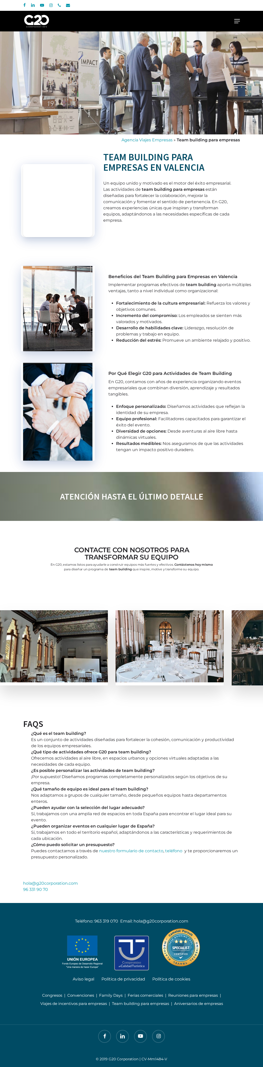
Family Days (111, 995)
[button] (237, 21)
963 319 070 (106, 921)
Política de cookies (171, 979)
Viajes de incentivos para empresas (73, 1003)
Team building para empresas (140, 1003)
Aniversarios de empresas (198, 1003)
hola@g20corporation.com (50, 883)
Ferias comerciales (145, 995)
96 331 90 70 (35, 889)
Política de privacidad (123, 979)
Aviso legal (83, 979)
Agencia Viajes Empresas (147, 139)
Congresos (52, 995)
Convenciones (80, 995)
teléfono (173, 850)
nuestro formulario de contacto (131, 850)
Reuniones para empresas (193, 995)
